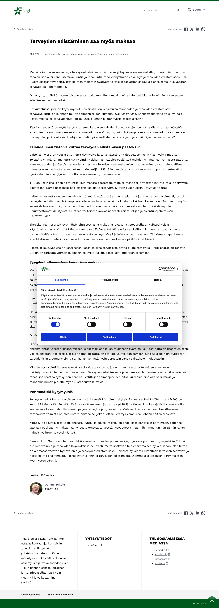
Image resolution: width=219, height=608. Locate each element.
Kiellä (63, 337)
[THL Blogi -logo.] (25, 10)
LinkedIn (160, 549)
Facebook (161, 554)
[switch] (91, 324)
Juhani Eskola (55, 484)
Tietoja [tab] (157, 279)
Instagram (161, 558)
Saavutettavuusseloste (60, 594)
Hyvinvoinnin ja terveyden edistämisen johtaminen (69, 54)
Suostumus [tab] (61, 279)
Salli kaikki (156, 337)
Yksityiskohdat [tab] (109, 279)
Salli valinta (109, 337)
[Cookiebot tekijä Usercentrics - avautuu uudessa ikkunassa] (164, 269)
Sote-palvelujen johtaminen (113, 54)
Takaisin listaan (25, 29)
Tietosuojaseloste (30, 594)
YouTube (160, 563)
